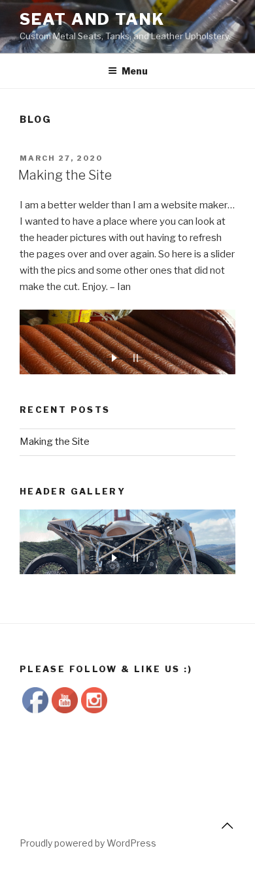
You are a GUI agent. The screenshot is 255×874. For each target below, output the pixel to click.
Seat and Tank (92, 19)
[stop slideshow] (136, 356)
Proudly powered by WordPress (88, 843)
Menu (135, 70)
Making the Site (65, 175)
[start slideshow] (114, 356)
